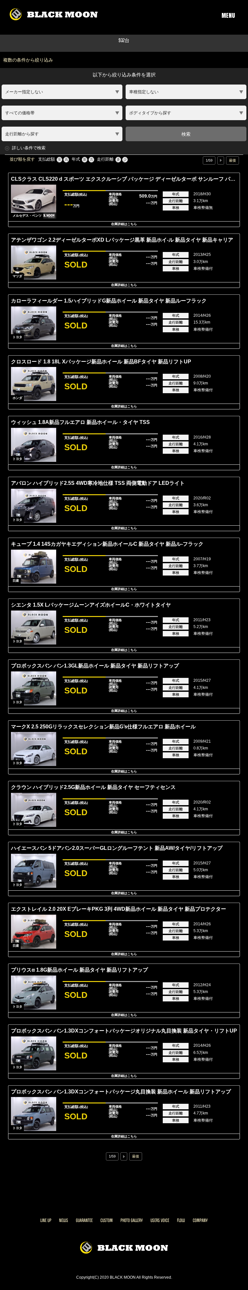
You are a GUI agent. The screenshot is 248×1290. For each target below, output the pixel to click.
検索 (186, 134)
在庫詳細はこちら (124, 224)
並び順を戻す (22, 159)
